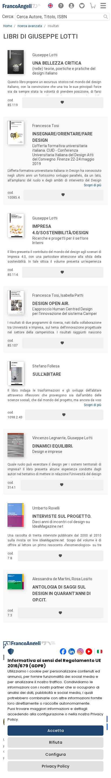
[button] (49, 6)
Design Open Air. (50, 303)
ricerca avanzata (30, 26)
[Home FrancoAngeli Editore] (21, 6)
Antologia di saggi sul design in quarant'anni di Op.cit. (61, 593)
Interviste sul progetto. (61, 516)
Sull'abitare (46, 374)
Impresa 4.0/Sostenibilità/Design (60, 229)
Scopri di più (92, 185)
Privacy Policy (55, 766)
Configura (55, 754)
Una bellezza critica (56, 63)
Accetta (55, 730)
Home (7, 26)
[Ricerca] (105, 16)
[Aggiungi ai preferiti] (62, 102)
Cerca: (8, 16)
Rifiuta (55, 742)
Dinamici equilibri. (52, 446)
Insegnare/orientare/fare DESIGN (62, 137)
